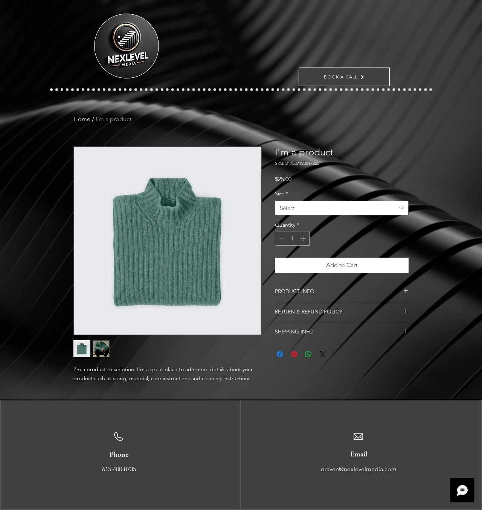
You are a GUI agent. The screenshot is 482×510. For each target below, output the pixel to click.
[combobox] (342, 208)
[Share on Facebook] (279, 354)
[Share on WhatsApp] (308, 354)
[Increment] (303, 238)
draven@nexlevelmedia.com (359, 469)
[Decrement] (280, 238)
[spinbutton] (292, 238)
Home (81, 119)
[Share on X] (322, 354)
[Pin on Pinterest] (294, 354)
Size (281, 193)
